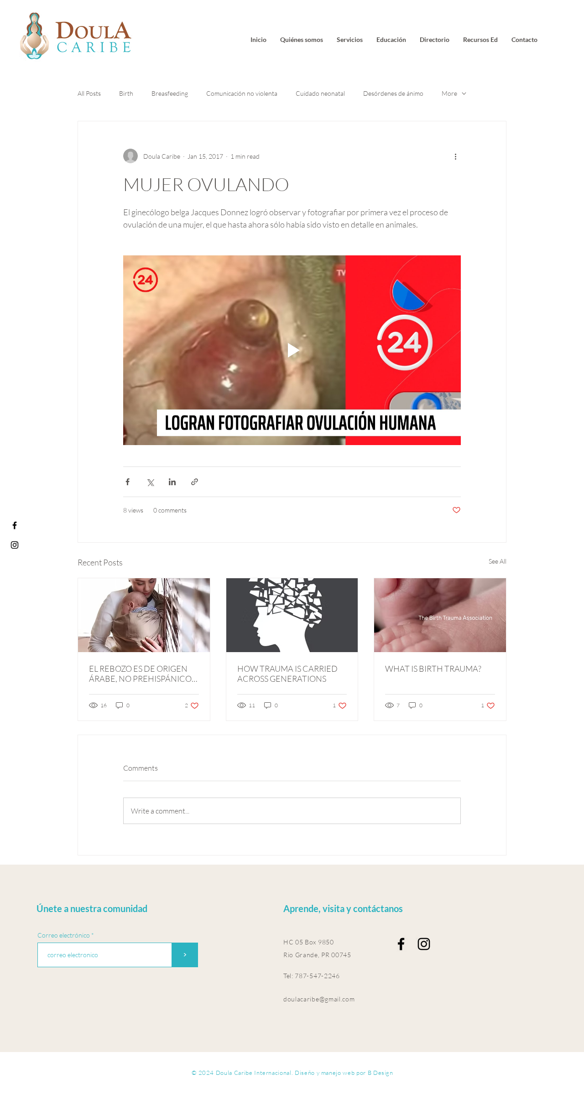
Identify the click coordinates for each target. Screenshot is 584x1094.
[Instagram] (15, 545)
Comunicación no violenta (241, 93)
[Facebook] (15, 525)
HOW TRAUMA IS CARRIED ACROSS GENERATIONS (287, 674)
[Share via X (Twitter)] (150, 481)
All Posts (89, 93)
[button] (480, 39)
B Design (380, 1072)
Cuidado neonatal (320, 93)
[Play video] (292, 350)
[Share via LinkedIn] (172, 481)
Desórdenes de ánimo (393, 93)
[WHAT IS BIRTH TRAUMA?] (440, 615)
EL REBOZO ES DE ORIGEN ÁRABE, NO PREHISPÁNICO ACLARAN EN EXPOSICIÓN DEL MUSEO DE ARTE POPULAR (140, 674)
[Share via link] (194, 481)
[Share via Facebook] (127, 481)
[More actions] (455, 155)
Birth (126, 93)
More (449, 93)
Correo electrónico (63, 935)
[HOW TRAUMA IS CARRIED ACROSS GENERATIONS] (292, 615)
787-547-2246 (317, 976)
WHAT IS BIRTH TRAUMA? (433, 669)
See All (497, 561)
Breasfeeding (169, 93)
